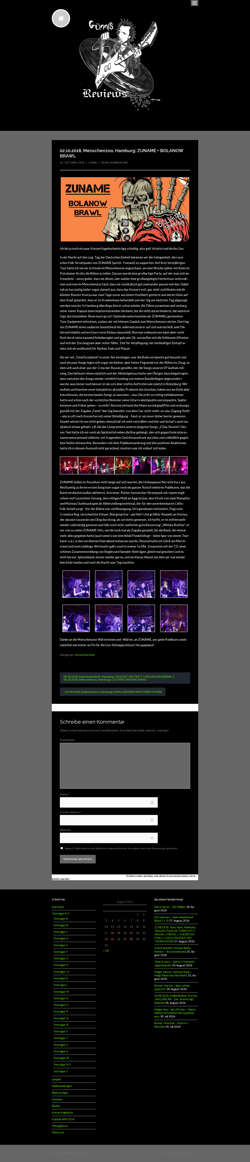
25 (112, 939)
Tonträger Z (60, 1071)
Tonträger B (60, 925)
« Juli (106, 950)
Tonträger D (60, 938)
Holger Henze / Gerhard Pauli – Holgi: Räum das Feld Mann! (173, 973)
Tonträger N (60, 998)
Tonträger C (60, 931)
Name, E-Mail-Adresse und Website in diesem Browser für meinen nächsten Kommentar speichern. (121, 848)
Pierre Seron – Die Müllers (170, 906)
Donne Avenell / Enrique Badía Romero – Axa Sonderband (172, 949)
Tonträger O (60, 1004)
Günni (93, 162)
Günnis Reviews (81, 1153)
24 (106, 939)
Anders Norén (183, 1153)
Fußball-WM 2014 (63, 1119)
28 (131, 939)
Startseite (58, 906)
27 (125, 939)
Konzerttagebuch (62, 1112)
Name (64, 794)
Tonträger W (61, 1057)
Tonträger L (60, 984)
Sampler (56, 1079)
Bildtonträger (60, 1092)
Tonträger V (60, 1051)
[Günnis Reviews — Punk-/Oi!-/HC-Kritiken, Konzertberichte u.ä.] (61, 18)
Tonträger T (60, 1038)
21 (131, 932)
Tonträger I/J (61, 971)
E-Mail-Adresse (71, 812)
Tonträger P (60, 1011)
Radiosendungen (62, 1085)
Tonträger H (60, 965)
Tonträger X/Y (62, 1064)
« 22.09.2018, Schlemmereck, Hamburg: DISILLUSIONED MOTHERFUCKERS (113, 691)
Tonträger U (60, 1044)
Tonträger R (60, 1024)
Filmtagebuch (60, 1125)
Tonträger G (60, 958)
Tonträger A (60, 918)
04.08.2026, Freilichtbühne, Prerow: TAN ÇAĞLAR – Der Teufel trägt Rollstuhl (176, 999)
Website (65, 829)
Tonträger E (60, 945)
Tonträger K (60, 978)
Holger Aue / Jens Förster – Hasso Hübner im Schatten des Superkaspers (174, 1013)
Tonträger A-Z (60, 913)
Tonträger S (60, 1031)
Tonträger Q (60, 1018)
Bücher (56, 1105)
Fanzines (57, 1099)
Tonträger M (61, 991)
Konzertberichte (85, 654)
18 (112, 932)
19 (118, 932)
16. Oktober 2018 (72, 162)
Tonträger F (60, 951)
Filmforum (58, 1132)
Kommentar (67, 739)
